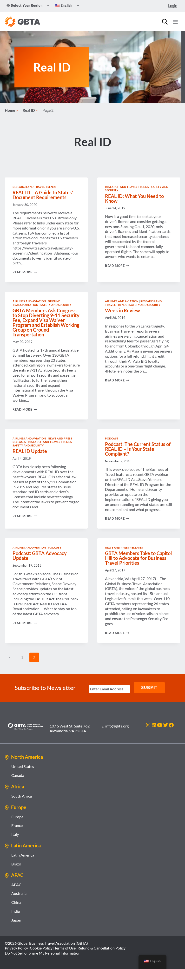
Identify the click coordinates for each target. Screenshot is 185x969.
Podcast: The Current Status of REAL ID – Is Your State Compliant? (138, 449)
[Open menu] (175, 21)
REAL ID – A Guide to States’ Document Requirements (43, 195)
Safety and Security (56, 304)
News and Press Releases (124, 547)
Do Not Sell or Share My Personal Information (42, 953)
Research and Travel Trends (35, 186)
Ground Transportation (36, 303)
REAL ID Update (30, 451)
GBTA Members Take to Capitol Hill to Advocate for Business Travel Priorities (138, 558)
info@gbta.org (117, 726)
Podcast (112, 438)
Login (172, 5)
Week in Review (122, 310)
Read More (25, 272)
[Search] (165, 22)
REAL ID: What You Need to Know (134, 198)
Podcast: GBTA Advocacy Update (40, 555)
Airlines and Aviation (29, 301)
